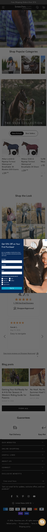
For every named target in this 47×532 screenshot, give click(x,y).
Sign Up (12, 288)
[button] (42, 522)
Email (3, 270)
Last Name (4, 265)
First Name (4, 259)
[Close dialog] (45, 240)
